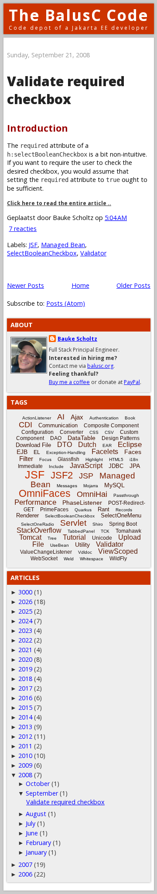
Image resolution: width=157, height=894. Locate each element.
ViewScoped (118, 551)
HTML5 (116, 459)
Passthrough (126, 495)
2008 (25, 775)
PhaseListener (82, 502)
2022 (25, 640)
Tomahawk (128, 531)
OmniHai (92, 494)
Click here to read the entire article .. (59, 203)
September (42, 793)
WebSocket (44, 558)
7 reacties (23, 228)
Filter (26, 458)
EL (37, 452)
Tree (52, 538)
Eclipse (130, 444)
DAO (55, 438)
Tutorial (74, 537)
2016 (25, 698)
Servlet (73, 522)
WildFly (118, 558)
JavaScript (86, 465)
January (36, 852)
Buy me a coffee (69, 382)
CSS (94, 432)
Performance (35, 502)
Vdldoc (85, 552)
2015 (25, 707)
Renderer (27, 515)
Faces (132, 451)
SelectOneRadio (37, 524)
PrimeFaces (54, 509)
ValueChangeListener (46, 552)
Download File (33, 445)
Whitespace (91, 558)
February (38, 842)
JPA (135, 465)
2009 (25, 765)
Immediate (30, 466)
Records (124, 509)
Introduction (37, 128)
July (30, 823)
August (36, 814)
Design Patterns (121, 438)
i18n (134, 459)
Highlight (94, 459)
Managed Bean (63, 245)
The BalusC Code (79, 15)
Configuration (37, 432)
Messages (67, 485)
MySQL (114, 485)
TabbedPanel (81, 531)
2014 (25, 717)
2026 (25, 601)
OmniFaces (45, 493)
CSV (109, 432)
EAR (107, 445)
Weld (69, 558)
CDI (25, 424)
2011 (25, 746)
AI (61, 416)
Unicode (102, 538)
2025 (25, 611)
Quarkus (83, 509)
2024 (25, 621)
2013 (25, 727)
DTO (64, 444)
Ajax (77, 417)
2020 (25, 659)
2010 (25, 755)
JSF (33, 245)
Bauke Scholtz (77, 338)
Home (80, 285)
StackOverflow (39, 530)
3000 (25, 592)
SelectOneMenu (121, 515)
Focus (45, 459)
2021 (25, 650)
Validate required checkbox (66, 90)
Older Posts (133, 285)
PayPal (132, 382)
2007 (25, 864)
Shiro (97, 524)
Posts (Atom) (65, 303)
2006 (25, 874)
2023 (25, 630)
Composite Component (111, 426)
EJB (22, 451)
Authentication (104, 418)
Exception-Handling (65, 452)
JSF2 (62, 475)
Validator (93, 253)
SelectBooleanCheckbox (42, 253)
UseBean (59, 545)
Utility (82, 544)
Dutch (87, 444)
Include (56, 466)
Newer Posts (25, 285)
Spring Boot (123, 524)
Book (130, 418)
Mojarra (90, 485)
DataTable (82, 437)
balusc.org (100, 366)
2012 (25, 736)
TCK (105, 531)
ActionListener (36, 418)
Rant (103, 509)
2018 (25, 678)
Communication (58, 425)
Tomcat (30, 537)
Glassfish (68, 459)
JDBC (116, 466)
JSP (86, 475)
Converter (71, 432)
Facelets (105, 451)
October (38, 783)
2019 (25, 669)
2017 (25, 688)
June (32, 833)
